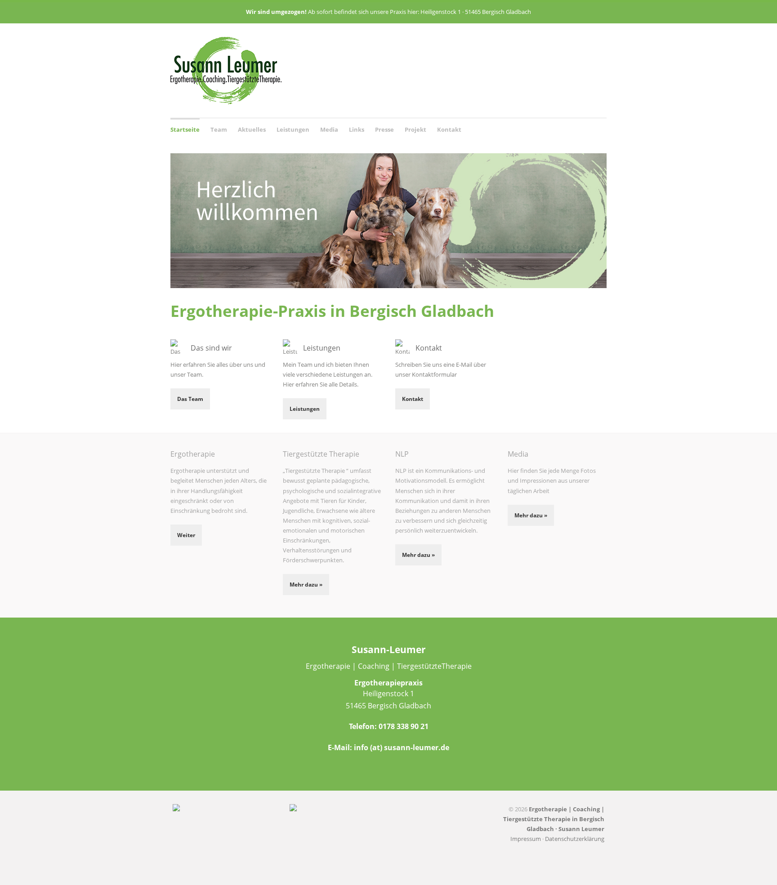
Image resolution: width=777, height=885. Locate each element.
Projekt (415, 129)
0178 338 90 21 (404, 726)
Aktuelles (252, 129)
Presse (384, 129)
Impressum (525, 839)
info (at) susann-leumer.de (401, 747)
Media (329, 129)
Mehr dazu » (306, 584)
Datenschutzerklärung (574, 839)
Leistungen (293, 128)
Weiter (186, 535)
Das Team (190, 399)
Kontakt (449, 129)
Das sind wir (211, 348)
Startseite (185, 129)
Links (356, 129)
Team (218, 128)
